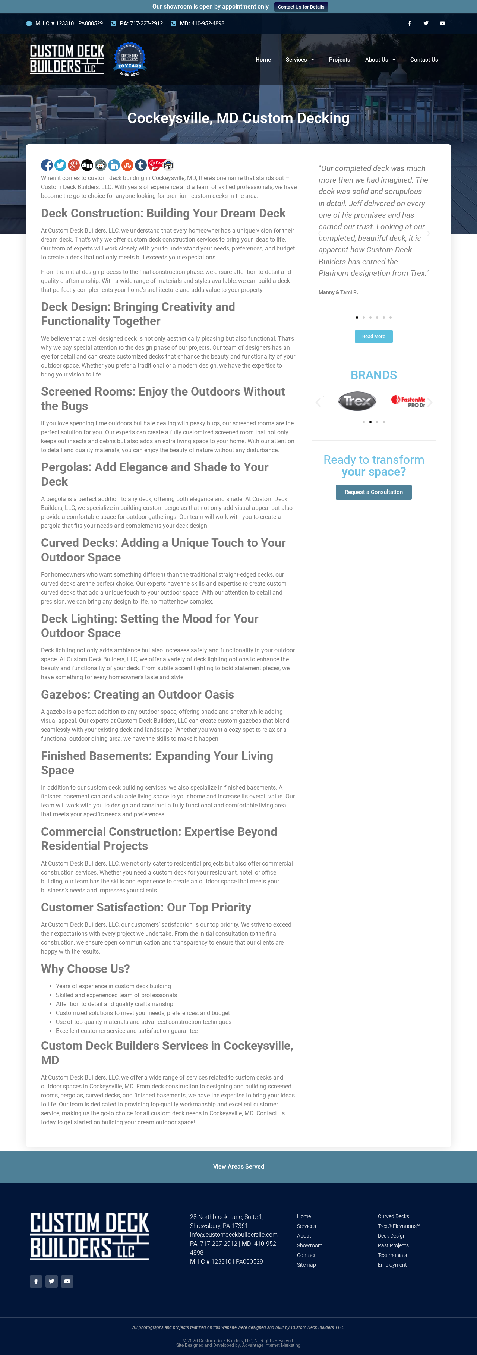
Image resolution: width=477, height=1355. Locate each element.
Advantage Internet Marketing (271, 1345)
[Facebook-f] (409, 23)
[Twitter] (425, 23)
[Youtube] (442, 23)
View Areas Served (238, 1167)
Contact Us (424, 59)
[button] (319, 233)
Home (263, 59)
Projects (339, 59)
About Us (376, 59)
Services (296, 59)
